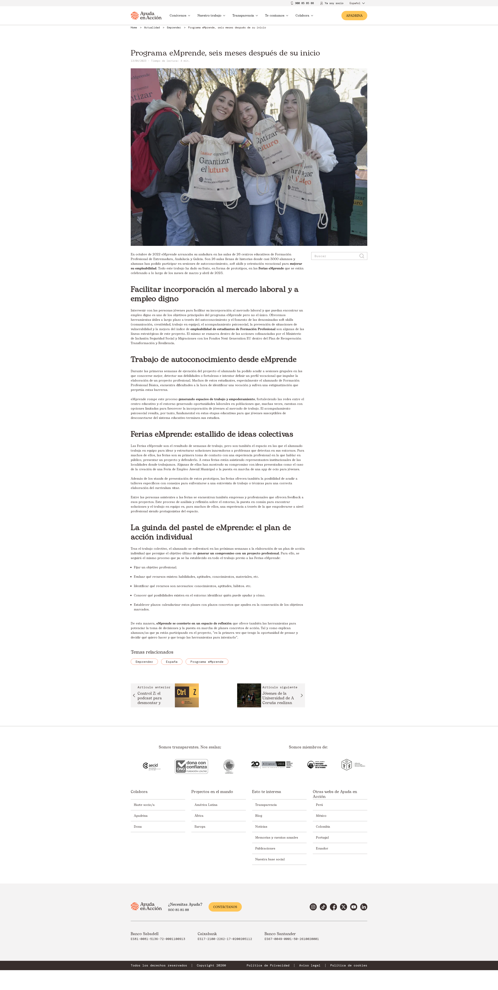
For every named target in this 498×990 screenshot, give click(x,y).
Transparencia (243, 15)
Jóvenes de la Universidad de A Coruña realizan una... (278, 698)
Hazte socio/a (144, 805)
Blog (258, 815)
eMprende (169, 254)
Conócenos (178, 15)
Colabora (302, 15)
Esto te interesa (266, 792)
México (321, 815)
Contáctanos (225, 907)
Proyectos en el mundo (212, 792)
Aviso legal (310, 965)
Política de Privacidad (268, 965)
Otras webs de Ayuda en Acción (335, 794)
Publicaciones (265, 848)
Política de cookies (348, 965)
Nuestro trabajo (209, 15)
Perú (319, 805)
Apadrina (141, 815)
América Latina (206, 805)
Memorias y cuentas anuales (276, 837)
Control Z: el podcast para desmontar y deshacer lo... (150, 698)
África (199, 815)
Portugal (322, 837)
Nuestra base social (270, 859)
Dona (138, 826)
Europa (200, 826)
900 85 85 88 (304, 3)
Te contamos (274, 15)
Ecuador (322, 848)
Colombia (323, 826)
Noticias (261, 826)
